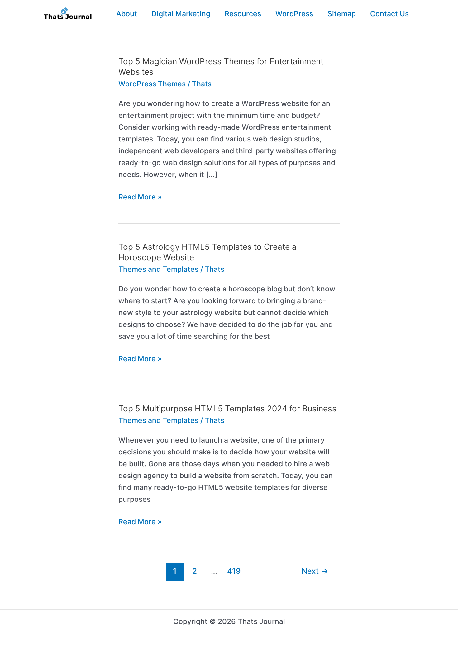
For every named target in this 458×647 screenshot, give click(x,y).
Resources (243, 13)
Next (315, 571)
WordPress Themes (152, 83)
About (126, 13)
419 (234, 571)
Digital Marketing (180, 13)
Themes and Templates (158, 269)
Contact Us (389, 13)
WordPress (294, 13)
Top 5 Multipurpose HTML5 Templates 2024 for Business (227, 408)
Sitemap (341, 13)
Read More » (140, 197)
